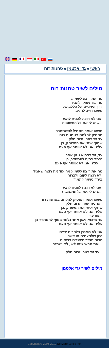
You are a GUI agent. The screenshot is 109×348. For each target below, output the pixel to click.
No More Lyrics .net (69, 343)
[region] (54, 29)
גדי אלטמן (76, 68)
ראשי (95, 68)
